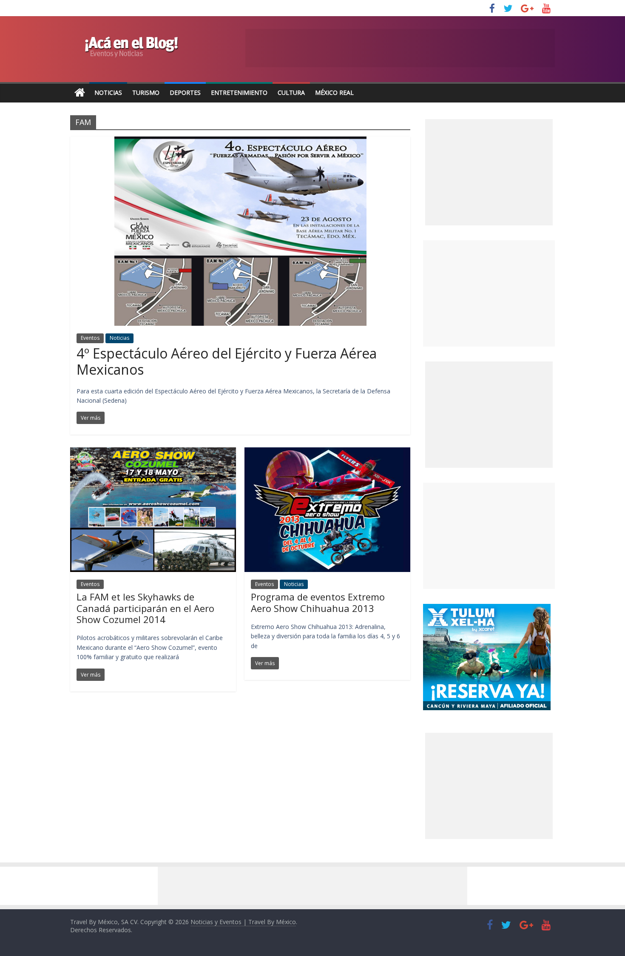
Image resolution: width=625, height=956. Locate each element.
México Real (334, 92)
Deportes (185, 92)
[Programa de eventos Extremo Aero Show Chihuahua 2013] (327, 452)
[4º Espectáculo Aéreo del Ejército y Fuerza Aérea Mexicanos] (240, 141)
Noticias (108, 92)
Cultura (291, 92)
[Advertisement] (489, 293)
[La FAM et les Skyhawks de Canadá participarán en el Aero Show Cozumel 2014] (153, 452)
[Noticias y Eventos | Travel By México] (79, 93)
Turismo (145, 92)
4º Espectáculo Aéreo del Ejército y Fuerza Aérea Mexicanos (227, 361)
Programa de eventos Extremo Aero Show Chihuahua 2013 (318, 602)
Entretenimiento (239, 92)
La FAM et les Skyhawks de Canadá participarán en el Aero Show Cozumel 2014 (145, 608)
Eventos (90, 337)
